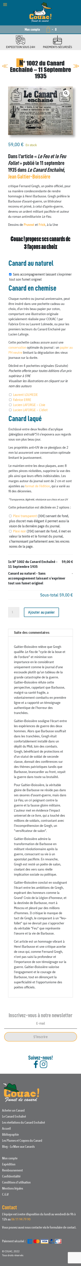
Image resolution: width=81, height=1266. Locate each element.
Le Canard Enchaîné (14, 1117)
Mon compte (32, 29)
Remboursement (12, 1171)
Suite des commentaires (32, 632)
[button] (66, 93)
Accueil (6, 1129)
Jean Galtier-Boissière (29, 176)
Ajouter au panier (41, 612)
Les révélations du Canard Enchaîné (23, 1123)
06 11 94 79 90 (21, 1219)
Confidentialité (11, 1177)
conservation (17, 347)
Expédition (8, 1165)
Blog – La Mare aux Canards (18, 1147)
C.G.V (5, 1195)
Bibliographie (10, 1135)
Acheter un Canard (13, 1111)
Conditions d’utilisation (16, 1183)
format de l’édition (37, 486)
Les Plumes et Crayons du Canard (22, 1141)
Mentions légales (12, 1189)
